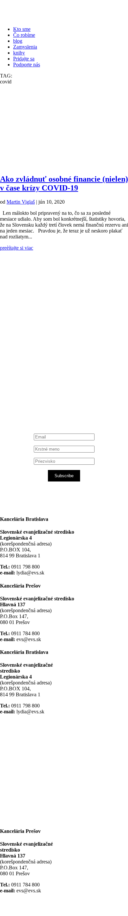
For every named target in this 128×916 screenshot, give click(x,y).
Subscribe (64, 475)
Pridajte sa (23, 58)
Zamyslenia (25, 47)
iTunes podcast (39, 397)
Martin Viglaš (21, 202)
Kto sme (22, 29)
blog (17, 41)
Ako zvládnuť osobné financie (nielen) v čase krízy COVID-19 (64, 183)
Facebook (33, 335)
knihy (19, 53)
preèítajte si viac (16, 248)
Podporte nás (26, 64)
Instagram (33, 385)
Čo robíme (24, 35)
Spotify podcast (39, 391)
